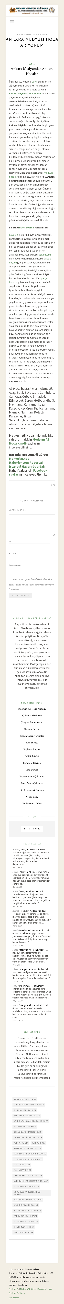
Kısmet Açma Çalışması (32, 776)
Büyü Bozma (26, 227)
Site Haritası (14, 1297)
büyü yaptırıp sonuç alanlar (28, 1200)
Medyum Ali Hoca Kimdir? (32, 709)
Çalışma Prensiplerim (32, 722)
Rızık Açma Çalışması (32, 783)
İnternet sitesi (15, 565)
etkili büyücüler (22, 1165)
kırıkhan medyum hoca (25, 1110)
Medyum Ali (14, 1289)
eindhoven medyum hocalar (28, 1159)
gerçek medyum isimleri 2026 (28, 1175)
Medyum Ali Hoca (44, 1289)
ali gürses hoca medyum (26, 1221)
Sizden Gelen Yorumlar (32, 736)
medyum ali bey (21, 1143)
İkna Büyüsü (32, 770)
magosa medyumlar (23, 1232)
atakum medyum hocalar (26, 1205)
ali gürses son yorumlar (26, 1186)
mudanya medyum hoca (25, 1126)
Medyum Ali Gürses (28, 1289)
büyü (34, 81)
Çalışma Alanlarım (32, 715)
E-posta (13, 553)
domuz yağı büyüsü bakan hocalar (31, 1121)
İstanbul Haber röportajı (27, 466)
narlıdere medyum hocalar (27, 1148)
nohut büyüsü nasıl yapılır (27, 1210)
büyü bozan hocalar (29, 93)
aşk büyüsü (45, 254)
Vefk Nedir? (32, 797)
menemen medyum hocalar (27, 1116)
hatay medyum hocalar (25, 1099)
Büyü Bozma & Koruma (32, 790)
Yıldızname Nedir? (32, 803)
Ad (11, 541)
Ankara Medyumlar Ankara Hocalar (32, 71)
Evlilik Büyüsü (32, 756)
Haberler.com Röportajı (26, 462)
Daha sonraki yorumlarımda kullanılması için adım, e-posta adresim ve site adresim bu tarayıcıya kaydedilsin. (31, 584)
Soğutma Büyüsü (32, 763)
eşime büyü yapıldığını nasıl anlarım (28, 1193)
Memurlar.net (19, 458)
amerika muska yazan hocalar (29, 1105)
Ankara (13, 93)
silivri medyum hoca (24, 1227)
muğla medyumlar (22, 1170)
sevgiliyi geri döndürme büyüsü (30, 1154)
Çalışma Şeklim (32, 729)
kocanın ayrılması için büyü (28, 1132)
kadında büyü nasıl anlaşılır (28, 1137)
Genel (32, 64)
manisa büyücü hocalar (25, 1216)
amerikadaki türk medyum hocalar (31, 1181)
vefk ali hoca (38, 1143)
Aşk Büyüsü (32, 742)
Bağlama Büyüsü (32, 749)
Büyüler (13, 234)
